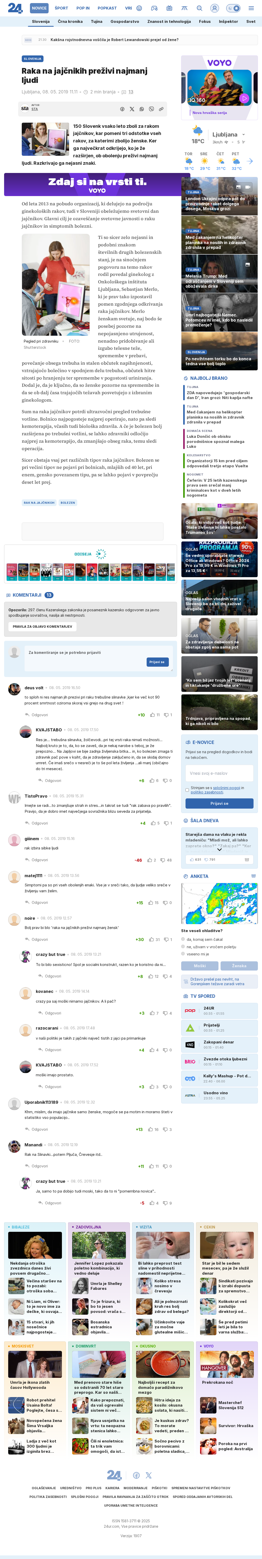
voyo (209, 1346)
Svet (251, 21)
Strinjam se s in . (217, 790)
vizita (146, 1227)
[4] (35, 572)
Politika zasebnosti (48, 1497)
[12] (126, 572)
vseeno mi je (198, 954)
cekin (209, 1227)
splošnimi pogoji (226, 788)
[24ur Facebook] (136, 1475)
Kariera (112, 1488)
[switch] (233, 8)
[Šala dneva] (246, 859)
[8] (80, 572)
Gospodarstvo (125, 21)
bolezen (68, 503)
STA (34, 109)
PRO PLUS (93, 1488)
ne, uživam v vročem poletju (211, 946)
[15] (161, 572)
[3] (23, 572)
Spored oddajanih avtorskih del (203, 1497)
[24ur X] (149, 1475)
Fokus (205, 21)
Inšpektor (228, 21)
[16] (172, 572)
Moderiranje (136, 1488)
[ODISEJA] (90, 554)
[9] (92, 572)
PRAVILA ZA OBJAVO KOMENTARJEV (42, 626)
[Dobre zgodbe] (139, 8)
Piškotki (159, 1488)
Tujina (96, 21)
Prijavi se (157, 662)
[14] (149, 572)
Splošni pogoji (85, 1497)
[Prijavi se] (214, 8)
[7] (69, 572)
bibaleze (21, 1227)
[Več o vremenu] (250, 161)
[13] (138, 572)
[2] (12, 572)
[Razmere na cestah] (184, 8)
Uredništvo (71, 1488)
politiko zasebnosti (207, 792)
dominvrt (86, 1346)
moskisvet (23, 1346)
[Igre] (154, 8)
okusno (148, 1346)
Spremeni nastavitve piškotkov (200, 1488)
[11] (115, 572)
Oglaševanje (44, 1488)
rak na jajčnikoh (39, 503)
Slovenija (41, 21)
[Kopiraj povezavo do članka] (161, 109)
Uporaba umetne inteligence (131, 1505)
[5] (46, 572)
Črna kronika (70, 21)
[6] (57, 572)
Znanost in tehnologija (169, 21)
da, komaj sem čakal (205, 939)
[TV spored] (169, 8)
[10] (103, 572)
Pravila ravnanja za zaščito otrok (136, 1497)
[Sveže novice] (28, 40)
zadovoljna (88, 1227)
